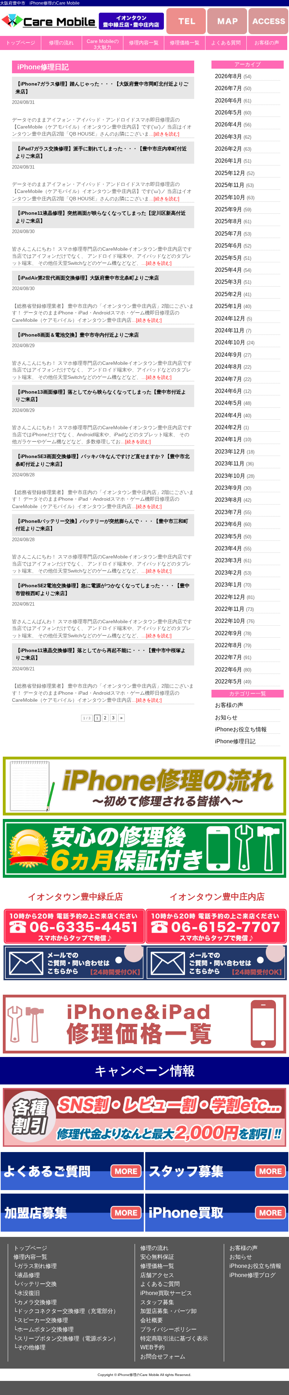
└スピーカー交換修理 (40, 1320)
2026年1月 (228, 161)
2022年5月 (228, 681)
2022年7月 (228, 657)
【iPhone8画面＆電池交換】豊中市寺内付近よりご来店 (77, 335)
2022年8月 (228, 645)
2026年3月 (228, 137)
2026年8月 (228, 76)
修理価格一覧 (184, 42)
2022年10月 (230, 621)
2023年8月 (228, 500)
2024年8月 (228, 367)
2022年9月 (228, 633)
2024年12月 (230, 318)
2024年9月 (228, 355)
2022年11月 (230, 609)
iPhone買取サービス (166, 1293)
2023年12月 (230, 452)
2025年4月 (228, 270)
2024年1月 (228, 439)
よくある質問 (226, 42)
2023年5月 (228, 536)
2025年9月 (228, 209)
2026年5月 (228, 112)
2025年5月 (228, 258)
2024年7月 (228, 379)
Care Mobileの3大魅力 (103, 44)
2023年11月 (230, 464)
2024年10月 (230, 342)
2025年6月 (228, 246)
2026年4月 (228, 124)
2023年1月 (228, 585)
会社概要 (151, 1320)
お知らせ (226, 717)
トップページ (20, 42)
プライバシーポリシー (168, 1329)
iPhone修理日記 (235, 741)
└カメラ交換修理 (35, 1302)
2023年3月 (228, 560)
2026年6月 (228, 101)
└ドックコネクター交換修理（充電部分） (66, 1311)
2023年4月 (228, 548)
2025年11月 (230, 185)
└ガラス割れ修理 (35, 1266)
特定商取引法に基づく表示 (174, 1338)
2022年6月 (228, 670)
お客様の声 (266, 42)
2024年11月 (230, 330)
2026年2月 (228, 149)
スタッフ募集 (157, 1302)
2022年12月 (230, 597)
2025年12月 (230, 173)
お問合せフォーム (162, 1356)
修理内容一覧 (144, 42)
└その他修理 (29, 1347)
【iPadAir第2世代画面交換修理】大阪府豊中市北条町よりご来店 (87, 278)
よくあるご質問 (160, 1284)
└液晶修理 (26, 1275)
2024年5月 (228, 403)
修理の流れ (61, 42)
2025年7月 (228, 234)
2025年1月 (228, 306)
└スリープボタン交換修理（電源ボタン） (66, 1338)
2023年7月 (228, 512)
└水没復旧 (26, 1293)
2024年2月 (228, 427)
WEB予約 (152, 1347)
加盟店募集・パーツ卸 (168, 1311)
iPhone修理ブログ (252, 1275)
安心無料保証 (157, 1257)
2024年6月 (228, 391)
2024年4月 (228, 415)
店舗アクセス (157, 1275)
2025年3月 (228, 282)
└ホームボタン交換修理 (43, 1329)
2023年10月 (230, 476)
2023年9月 (228, 488)
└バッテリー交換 (35, 1284)
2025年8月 (228, 221)
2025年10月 (230, 197)
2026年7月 (228, 88)
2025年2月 (228, 294)
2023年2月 (228, 573)
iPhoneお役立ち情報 (241, 729)
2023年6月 (228, 524)
